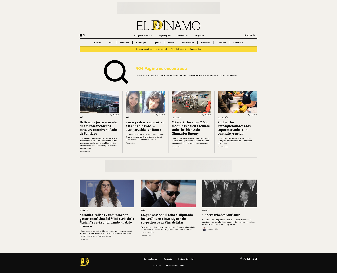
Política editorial (186, 259)
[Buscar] (84, 35)
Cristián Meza (130, 143)
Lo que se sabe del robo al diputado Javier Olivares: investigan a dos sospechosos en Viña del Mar (167, 218)
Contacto (167, 259)
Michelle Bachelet (178, 49)
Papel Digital (165, 35)
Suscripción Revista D (142, 35)
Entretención (188, 42)
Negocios (177, 118)
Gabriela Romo (85, 152)
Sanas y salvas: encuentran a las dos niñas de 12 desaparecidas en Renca (145, 126)
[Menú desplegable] (81, 35)
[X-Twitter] (248, 35)
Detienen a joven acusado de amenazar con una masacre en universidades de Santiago (99, 128)
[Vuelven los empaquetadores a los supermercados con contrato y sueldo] (237, 102)
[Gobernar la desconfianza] (229, 193)
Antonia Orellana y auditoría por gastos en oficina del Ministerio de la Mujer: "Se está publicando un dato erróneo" (107, 220)
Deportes (205, 42)
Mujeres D (199, 35)
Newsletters (182, 35)
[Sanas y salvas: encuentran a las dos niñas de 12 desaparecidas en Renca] (145, 102)
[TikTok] (256, 35)
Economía (124, 42)
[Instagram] (254, 35)
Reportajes (141, 42)
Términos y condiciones (174, 265)
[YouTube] (251, 35)
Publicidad (157, 265)
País (110, 42)
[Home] (168, 24)
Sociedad (221, 42)
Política (97, 42)
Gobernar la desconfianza (221, 214)
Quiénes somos (150, 259)
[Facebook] (245, 35)
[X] (244, 259)
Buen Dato (238, 42)
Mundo (171, 42)
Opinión (157, 42)
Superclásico (195, 49)
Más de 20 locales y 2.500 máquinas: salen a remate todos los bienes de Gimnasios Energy (191, 128)
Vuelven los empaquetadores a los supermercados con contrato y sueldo (234, 128)
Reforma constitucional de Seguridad (151, 49)
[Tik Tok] (256, 259)
